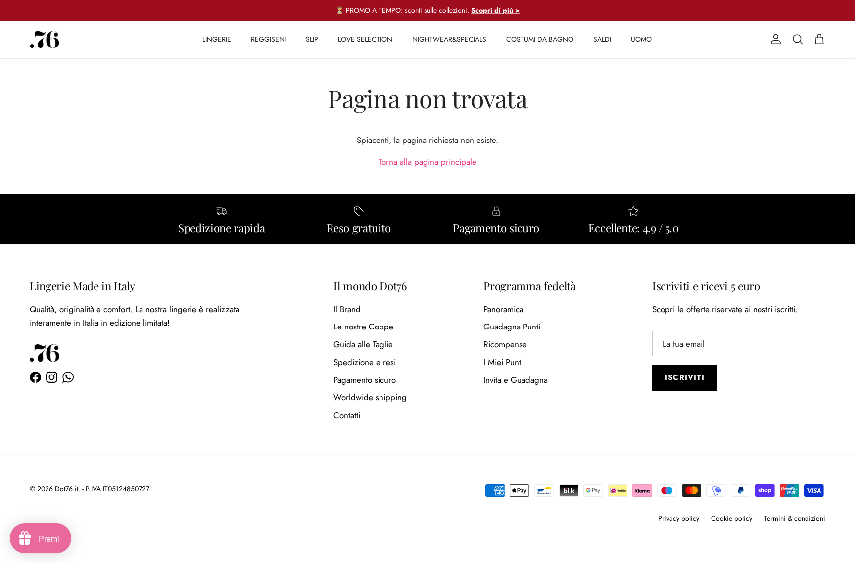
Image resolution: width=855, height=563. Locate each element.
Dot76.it (66, 489)
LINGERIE (216, 39)
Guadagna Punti (511, 326)
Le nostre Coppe (363, 326)
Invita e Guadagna (515, 380)
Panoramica (503, 309)
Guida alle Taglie (363, 344)
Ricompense (505, 344)
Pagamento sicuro (364, 380)
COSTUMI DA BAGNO (539, 39)
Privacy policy (678, 518)
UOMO (641, 39)
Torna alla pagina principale (427, 162)
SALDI (602, 39)
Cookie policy (731, 518)
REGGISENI (268, 39)
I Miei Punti (503, 362)
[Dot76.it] (44, 39)
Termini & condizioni (794, 518)
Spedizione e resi (364, 362)
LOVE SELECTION (365, 39)
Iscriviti (685, 377)
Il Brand (347, 309)
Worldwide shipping (370, 397)
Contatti (346, 415)
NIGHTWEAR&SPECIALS (449, 39)
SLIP (312, 39)
